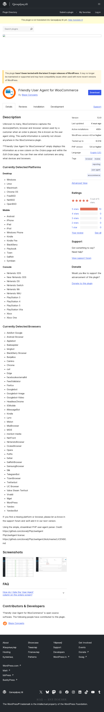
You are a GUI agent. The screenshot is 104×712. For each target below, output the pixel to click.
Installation (38, 106)
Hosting (6, 652)
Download (95, 92)
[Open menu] (99, 4)
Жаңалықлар (9, 647)
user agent (96, 170)
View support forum (81, 258)
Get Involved (85, 642)
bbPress (8, 675)
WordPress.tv (61, 657)
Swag (83, 657)
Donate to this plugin (82, 283)
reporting (96, 164)
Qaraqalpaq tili (16, 692)
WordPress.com (12, 665)
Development (57, 106)
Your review (77, 232)
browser (89, 159)
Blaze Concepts (30, 94)
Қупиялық (8, 657)
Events (82, 647)
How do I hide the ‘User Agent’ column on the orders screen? (18, 593)
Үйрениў (57, 642)
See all (98, 232)
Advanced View (79, 183)
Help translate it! (75, 20)
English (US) (95, 152)
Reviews (23, 106)
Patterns (32, 657)
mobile (97, 159)
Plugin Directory (10, 12)
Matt (6, 670)
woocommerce (94, 175)
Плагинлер (33, 652)
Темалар (32, 647)
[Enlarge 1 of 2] (30, 560)
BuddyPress (10, 680)
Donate (84, 652)
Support (97, 106)
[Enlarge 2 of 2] (63, 560)
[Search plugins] (31, 29)
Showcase (33, 642)
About (6, 642)
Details (9, 106)
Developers (59, 652)
